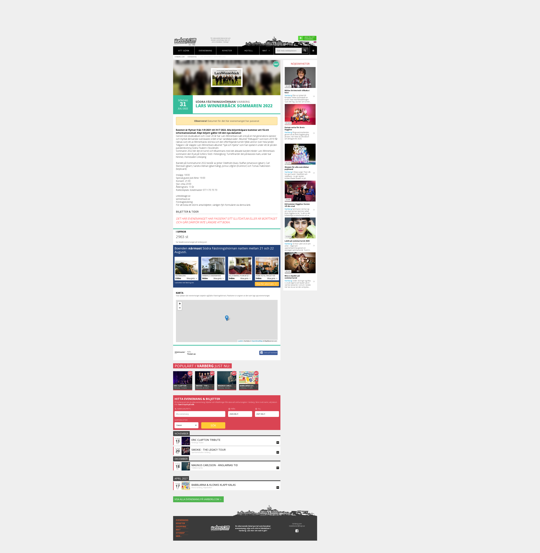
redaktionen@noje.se (297, 526)
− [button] (180, 308)
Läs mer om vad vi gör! (257, 530)
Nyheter (227, 50)
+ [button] (180, 303)
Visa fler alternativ (265, 283)
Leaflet (240, 341)
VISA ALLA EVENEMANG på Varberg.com (197, 499)
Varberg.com (180, 57)
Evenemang (205, 50)
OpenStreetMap (257, 341)
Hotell (248, 50)
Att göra (183, 50)
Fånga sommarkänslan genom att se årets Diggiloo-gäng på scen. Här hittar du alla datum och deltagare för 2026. (297, 135)
